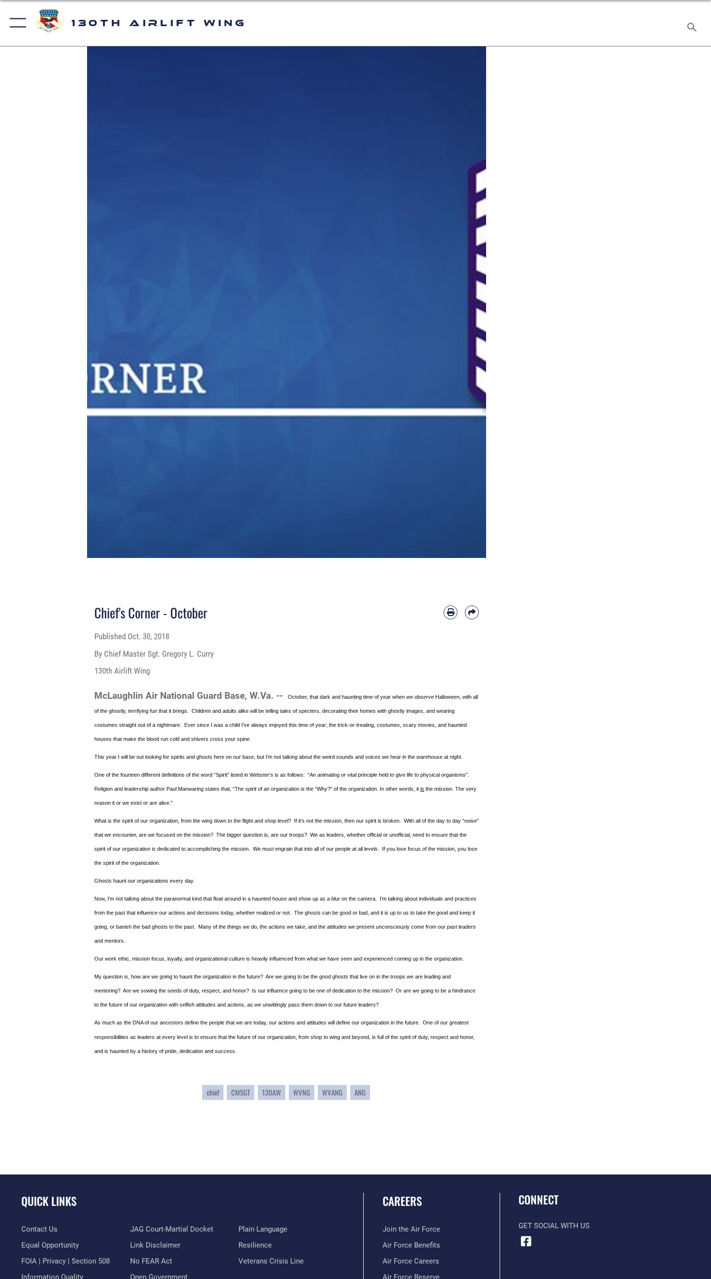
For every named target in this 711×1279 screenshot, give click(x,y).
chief (213, 1092)
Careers (402, 1201)
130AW (271, 1092)
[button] (15, 23)
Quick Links (48, 1201)
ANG (360, 1092)
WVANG (332, 1092)
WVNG (301, 1092)
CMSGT (240, 1092)
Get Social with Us (554, 1225)
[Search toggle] (693, 22)
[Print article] (451, 612)
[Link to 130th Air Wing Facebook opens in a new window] (525, 1241)
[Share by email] (472, 612)
